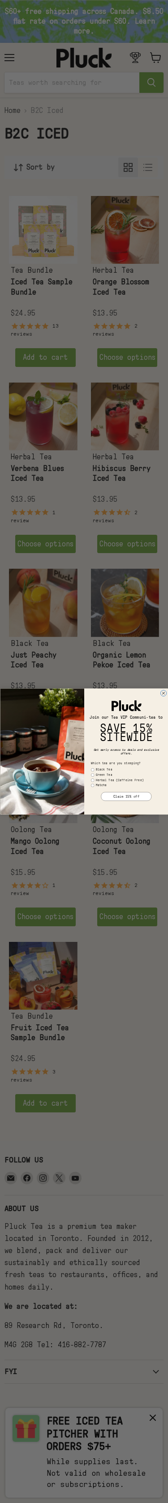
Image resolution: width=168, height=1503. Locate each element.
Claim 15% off (126, 796)
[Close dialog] (163, 693)
